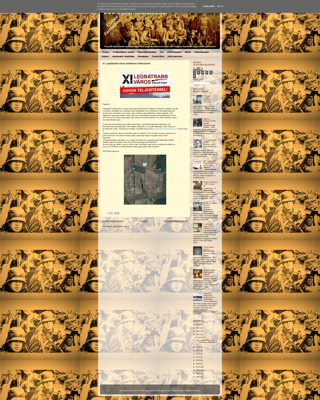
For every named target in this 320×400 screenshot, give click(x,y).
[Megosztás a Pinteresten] (118, 213)
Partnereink (143, 56)
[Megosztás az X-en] (113, 213)
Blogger (197, 391)
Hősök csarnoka (174, 52)
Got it (220, 6)
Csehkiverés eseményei (147, 52)
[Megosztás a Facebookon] (116, 213)
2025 (198, 325)
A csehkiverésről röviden (123, 52)
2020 (198, 347)
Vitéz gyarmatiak (175, 56)
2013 (198, 370)
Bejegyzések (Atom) (121, 226)
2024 (198, 328)
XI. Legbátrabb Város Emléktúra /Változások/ (126, 63)
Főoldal (144, 221)
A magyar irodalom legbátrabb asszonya (207, 99)
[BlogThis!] (111, 213)
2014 (198, 367)
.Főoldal (105, 52)
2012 (198, 373)
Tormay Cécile (158, 56)
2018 (198, 354)
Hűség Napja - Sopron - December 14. (209, 249)
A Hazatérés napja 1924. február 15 (208, 226)
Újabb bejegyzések (112, 221)
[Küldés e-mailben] (109, 213)
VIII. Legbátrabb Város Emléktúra (209, 162)
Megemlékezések (201, 52)
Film (162, 52)
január (200, 337)
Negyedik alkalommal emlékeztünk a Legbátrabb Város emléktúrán (210, 297)
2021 (198, 334)
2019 (198, 350)
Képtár (188, 52)
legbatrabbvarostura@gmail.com (166, 129)
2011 (198, 377)
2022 (198, 331)
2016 (198, 360)
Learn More (209, 6)
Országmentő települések (123, 56)
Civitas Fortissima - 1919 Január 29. (210, 184)
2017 (198, 357)
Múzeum (105, 56)
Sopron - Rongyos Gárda (209, 120)
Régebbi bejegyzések (176, 221)
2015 (198, 364)
